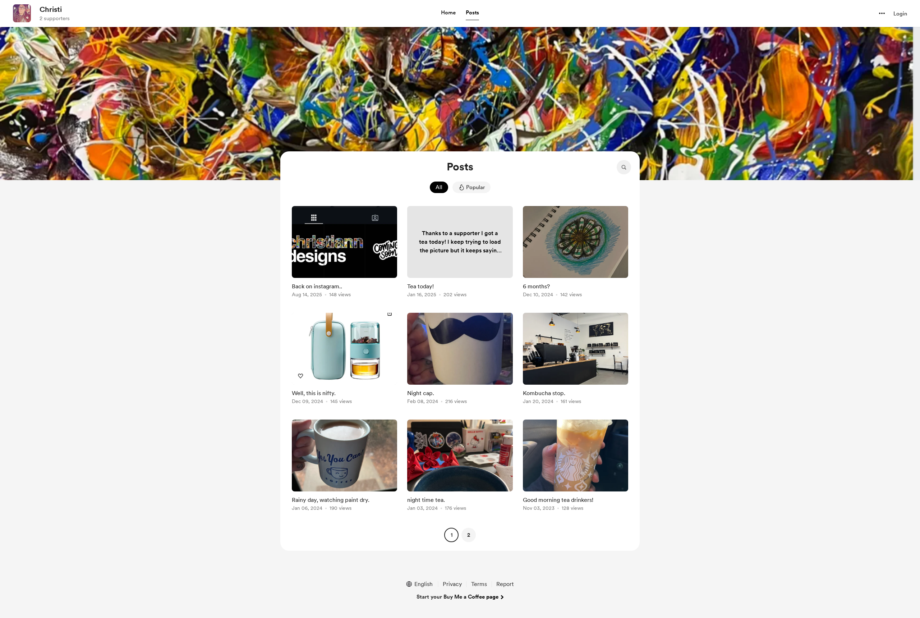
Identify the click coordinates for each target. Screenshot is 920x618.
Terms (479, 584)
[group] (344, 253)
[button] (448, 13)
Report (505, 584)
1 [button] (451, 535)
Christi (51, 9)
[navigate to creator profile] (22, 13)
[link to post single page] (344, 253)
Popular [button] (475, 187)
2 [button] (468, 535)
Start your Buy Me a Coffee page (457, 597)
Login (900, 13)
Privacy (452, 584)
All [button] (439, 187)
